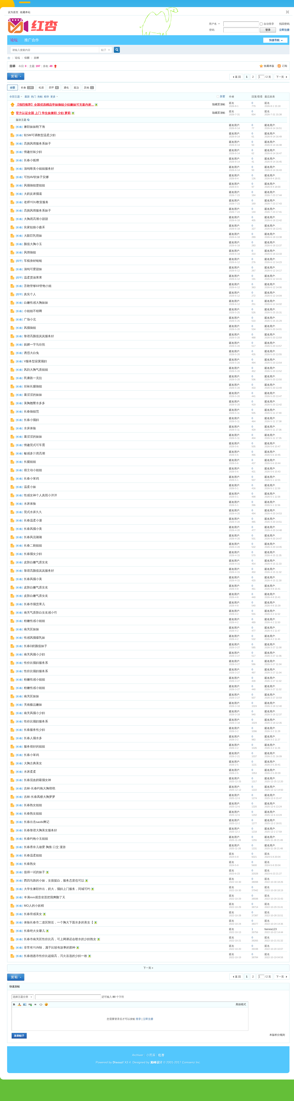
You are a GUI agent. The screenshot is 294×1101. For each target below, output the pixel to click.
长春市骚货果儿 (34, 604)
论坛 (14, 40)
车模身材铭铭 (33, 260)
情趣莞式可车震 (34, 445)
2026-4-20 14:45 (273, 547)
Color (19, 1004)
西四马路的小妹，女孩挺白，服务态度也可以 (54, 880)
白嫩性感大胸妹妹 (36, 302)
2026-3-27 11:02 (273, 681)
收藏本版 (269, 65)
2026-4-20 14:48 (273, 530)
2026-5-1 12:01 (272, 480)
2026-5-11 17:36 (273, 429)
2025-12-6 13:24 (273, 806)
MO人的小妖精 (34, 905)
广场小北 (30, 319)
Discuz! (118, 1062)
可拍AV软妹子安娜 (36, 177)
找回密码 (284, 23)
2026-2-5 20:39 (272, 773)
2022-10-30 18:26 (274, 882)
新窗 (222, 96)
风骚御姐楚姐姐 (34, 185)
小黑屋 (150, 1055)
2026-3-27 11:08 (273, 647)
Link (30, 1004)
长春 (27, 87)
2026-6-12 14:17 (273, 270)
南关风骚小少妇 (34, 654)
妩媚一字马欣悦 (34, 344)
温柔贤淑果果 (33, 277)
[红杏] (33, 32)
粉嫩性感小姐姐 (34, 621)
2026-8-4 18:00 (272, 187)
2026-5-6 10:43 (272, 471)
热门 (33, 96)
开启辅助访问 (283, 12)
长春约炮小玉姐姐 (36, 838)
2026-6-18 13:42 (273, 220)
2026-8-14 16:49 (273, 136)
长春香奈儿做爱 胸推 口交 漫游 (45, 847)
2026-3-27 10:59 (273, 697)
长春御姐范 (31, 411)
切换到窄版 (287, 12)
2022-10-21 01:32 (274, 940)
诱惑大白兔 (31, 353)
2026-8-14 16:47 (273, 153)
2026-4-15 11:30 (273, 580)
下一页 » (148, 967)
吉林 (36, 57)
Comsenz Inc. (191, 1062)
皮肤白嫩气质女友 (36, 562)
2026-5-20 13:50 (273, 379)
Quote (35, 1004)
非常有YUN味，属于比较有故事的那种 (49, 947)
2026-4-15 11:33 (273, 563)
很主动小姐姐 (33, 470)
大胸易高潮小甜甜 (36, 219)
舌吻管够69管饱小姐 (37, 286)
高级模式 (241, 1004)
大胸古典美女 (33, 763)
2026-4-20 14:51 (273, 522)
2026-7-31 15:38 (273, 114)
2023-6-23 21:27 (273, 873)
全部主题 (14, 96)
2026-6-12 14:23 (273, 262)
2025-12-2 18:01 (273, 823)
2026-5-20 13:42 (273, 404)
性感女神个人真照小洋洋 (40, 495)
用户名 (213, 23)
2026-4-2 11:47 (272, 630)
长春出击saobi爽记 (36, 822)
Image (25, 1004)
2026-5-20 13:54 (273, 362)
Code (41, 1004)
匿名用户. (234, 125)
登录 (138, 1018)
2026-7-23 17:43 (273, 203)
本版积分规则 (277, 1034)
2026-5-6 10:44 (272, 463)
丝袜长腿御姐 (33, 386)
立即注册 (284, 29)
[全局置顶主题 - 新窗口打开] (12, 105)
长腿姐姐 (30, 461)
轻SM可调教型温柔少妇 (40, 135)
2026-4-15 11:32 (273, 572)
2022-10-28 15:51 (274, 915)
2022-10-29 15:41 (274, 907)
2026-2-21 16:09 (273, 756)
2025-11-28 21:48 (274, 848)
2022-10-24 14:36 (274, 924)
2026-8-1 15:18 (272, 106)
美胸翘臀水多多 (34, 403)
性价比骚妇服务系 (36, 662)
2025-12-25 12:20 (274, 781)
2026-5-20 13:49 (273, 388)
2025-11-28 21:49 (274, 840)
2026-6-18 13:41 (273, 228)
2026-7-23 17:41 (273, 212)
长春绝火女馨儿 (34, 930)
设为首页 (13, 12)
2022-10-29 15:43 (274, 898)
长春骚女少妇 (33, 554)
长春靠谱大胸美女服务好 (40, 830)
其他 (88, 87)
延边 (76, 87)
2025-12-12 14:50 (274, 790)
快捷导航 (274, 40)
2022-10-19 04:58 (274, 957)
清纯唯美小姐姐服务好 (39, 168)
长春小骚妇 (31, 420)
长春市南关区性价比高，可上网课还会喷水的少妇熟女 (60, 939)
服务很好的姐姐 (34, 746)
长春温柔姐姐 (33, 855)
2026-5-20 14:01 (273, 329)
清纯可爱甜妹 (33, 269)
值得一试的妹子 (34, 872)
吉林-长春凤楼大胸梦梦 (39, 796)
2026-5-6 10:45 (272, 455)
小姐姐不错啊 (33, 311)
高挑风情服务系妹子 (37, 143)
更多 (53, 96)
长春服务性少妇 (34, 729)
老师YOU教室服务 (36, 202)
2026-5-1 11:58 (272, 496)
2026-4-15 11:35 (273, 555)
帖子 (103, 50)
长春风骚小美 (33, 528)
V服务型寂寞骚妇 (35, 361)
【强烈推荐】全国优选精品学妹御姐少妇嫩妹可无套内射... (55, 104)
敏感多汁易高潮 (34, 453)
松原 (41, 87)
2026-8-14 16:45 (273, 161)
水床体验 (30, 428)
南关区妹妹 (31, 629)
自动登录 (269, 23)
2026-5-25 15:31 (273, 312)
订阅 (284, 65)
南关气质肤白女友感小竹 (40, 612)
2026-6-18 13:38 (273, 237)
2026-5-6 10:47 (272, 446)
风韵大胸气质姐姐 (36, 369)
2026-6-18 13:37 (273, 245)
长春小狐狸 (31, 160)
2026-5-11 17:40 (273, 413)
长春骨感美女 (33, 914)
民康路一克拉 (33, 378)
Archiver (137, 1055)
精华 (46, 96)
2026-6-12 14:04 (273, 295)
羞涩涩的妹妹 (33, 394)
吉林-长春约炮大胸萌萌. (40, 788)
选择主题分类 (20, 996)
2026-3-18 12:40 (273, 706)
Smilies (46, 1004)
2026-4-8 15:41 (272, 589)
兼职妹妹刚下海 (34, 126)
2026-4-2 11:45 (272, 639)
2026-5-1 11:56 (272, 505)
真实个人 (30, 294)
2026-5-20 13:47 (273, 396)
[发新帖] (15, 76)
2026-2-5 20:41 (272, 764)
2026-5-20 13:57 (273, 346)
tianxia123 (271, 929)
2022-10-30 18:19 (274, 890)
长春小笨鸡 (31, 478)
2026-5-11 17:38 (273, 421)
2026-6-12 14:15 (273, 279)
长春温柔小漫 (33, 520)
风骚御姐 (30, 327)
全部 (12, 87)
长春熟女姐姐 (33, 805)
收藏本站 (25, 12)
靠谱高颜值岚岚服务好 (39, 336)
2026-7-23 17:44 (273, 195)
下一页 (280, 76)
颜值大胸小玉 (33, 244)
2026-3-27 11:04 (273, 664)
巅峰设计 (156, 1062)
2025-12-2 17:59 (273, 831)
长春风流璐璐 (33, 537)
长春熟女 (30, 863)
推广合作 (31, 40)
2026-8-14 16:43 (273, 170)
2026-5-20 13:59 (273, 337)
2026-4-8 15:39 (272, 605)
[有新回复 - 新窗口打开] (12, 127)
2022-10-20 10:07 (274, 949)
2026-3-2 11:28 (272, 731)
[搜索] (116, 49)
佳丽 (26, 57)
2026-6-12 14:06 (273, 287)
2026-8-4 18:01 (272, 178)
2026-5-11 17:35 (273, 438)
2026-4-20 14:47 (273, 538)
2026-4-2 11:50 (272, 622)
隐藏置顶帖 (218, 104)
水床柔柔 (30, 771)
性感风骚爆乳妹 (34, 637)
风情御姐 (30, 252)
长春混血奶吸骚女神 (37, 780)
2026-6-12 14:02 (273, 304)
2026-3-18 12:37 (273, 714)
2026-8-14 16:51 (273, 128)
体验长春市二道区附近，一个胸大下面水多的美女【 (58, 922)
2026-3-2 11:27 (272, 739)
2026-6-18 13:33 (273, 254)
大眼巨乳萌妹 (33, 235)
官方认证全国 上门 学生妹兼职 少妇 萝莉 (43, 113)
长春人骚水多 (33, 738)
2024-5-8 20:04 (272, 857)
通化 (66, 87)
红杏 (9, 58)
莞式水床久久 (33, 512)
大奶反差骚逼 (33, 193)
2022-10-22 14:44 (274, 932)
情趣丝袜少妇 (33, 152)
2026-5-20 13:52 (273, 371)
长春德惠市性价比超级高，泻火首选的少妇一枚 (55, 956)
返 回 (238, 76)
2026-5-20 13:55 (273, 354)
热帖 (40, 96)
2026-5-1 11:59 (272, 488)
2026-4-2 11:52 (272, 614)
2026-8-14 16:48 (273, 145)
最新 (27, 96)
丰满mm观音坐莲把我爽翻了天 (44, 897)
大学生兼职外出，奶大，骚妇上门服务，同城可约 (57, 889)
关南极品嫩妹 (33, 704)
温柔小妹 (30, 487)
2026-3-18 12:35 (273, 723)
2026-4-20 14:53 (273, 513)
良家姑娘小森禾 (34, 227)
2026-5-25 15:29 (273, 321)
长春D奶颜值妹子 (35, 646)
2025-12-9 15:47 (273, 798)
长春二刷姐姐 (33, 545)
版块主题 (21, 119)
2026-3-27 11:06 (273, 656)
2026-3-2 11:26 (272, 748)
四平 (53, 87)
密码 (211, 29)
